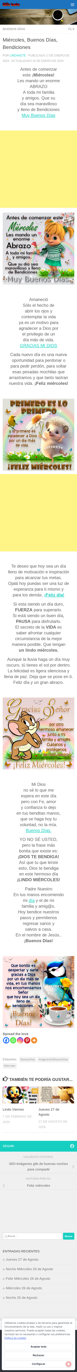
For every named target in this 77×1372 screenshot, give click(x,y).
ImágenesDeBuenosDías (53, 1059)
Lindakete (18, 55)
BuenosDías (28, 1059)
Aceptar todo (39, 1346)
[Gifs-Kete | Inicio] (14, 4)
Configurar (38, 1363)
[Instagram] (20, 1040)
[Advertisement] (38, 169)
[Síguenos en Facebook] (72, 1146)
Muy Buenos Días (38, 115)
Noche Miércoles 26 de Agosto (29, 1269)
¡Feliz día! (54, 594)
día (32, 900)
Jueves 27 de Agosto (22, 1259)
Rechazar (38, 1355)
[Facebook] (6, 1040)
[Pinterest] (27, 1040)
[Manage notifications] (68, 1364)
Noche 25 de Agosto (21, 1297)
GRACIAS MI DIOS (38, 345)
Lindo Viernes (13, 1109)
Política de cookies (15, 1337)
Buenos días (14, 29)
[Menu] (72, 4)
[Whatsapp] (13, 1040)
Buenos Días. (38, 830)
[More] (34, 1040)
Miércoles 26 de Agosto (24, 1288)
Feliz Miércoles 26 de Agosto (28, 1278)
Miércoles (9, 1065)
